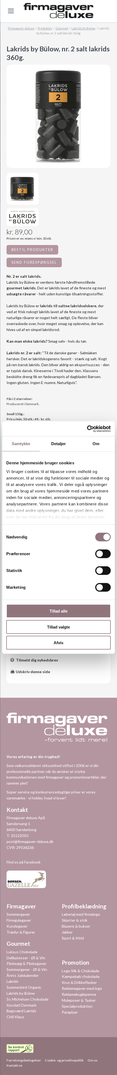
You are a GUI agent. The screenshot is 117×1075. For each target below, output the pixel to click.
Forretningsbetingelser (24, 1060)
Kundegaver (17, 926)
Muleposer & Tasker (79, 1000)
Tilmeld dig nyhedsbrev (37, 660)
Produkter (45, 28)
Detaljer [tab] (58, 443)
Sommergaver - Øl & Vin (27, 969)
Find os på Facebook (24, 862)
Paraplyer (70, 1012)
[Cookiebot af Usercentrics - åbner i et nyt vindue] (87, 428)
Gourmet (62, 28)
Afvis (58, 642)
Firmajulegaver (19, 920)
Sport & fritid (73, 938)
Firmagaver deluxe (21, 28)
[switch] (97, 554)
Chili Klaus (15, 1016)
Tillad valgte (58, 626)
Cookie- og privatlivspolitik (64, 1060)
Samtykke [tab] (21, 443)
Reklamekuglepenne (79, 994)
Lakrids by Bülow (84, 28)
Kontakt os (14, 1065)
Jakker (67, 932)
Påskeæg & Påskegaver (26, 963)
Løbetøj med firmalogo (81, 914)
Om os (92, 1060)
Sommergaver (18, 914)
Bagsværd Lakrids (21, 1010)
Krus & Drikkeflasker (79, 982)
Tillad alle (58, 611)
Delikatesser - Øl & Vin (26, 957)
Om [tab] (96, 443)
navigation (11, 11)
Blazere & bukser (76, 926)
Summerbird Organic (24, 987)
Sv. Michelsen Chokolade (27, 999)
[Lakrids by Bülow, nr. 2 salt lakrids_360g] (58, 116)
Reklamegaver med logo (82, 988)
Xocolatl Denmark (21, 1005)
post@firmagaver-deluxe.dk (30, 841)
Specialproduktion (77, 1006)
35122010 (19, 835)
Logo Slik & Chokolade (80, 970)
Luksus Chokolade (22, 952)
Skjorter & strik (74, 920)
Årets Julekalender (23, 975)
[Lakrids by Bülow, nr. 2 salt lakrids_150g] (23, 189)
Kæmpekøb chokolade (81, 976)
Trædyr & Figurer (21, 932)
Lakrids (13, 981)
